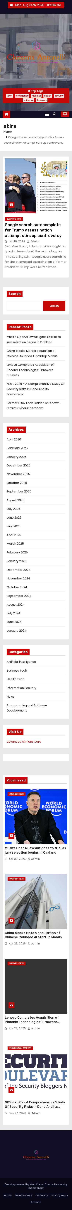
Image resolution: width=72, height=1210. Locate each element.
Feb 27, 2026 (18, 1113)
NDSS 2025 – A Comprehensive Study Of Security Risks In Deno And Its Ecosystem (35, 389)
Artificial (36, 95)
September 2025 (19, 491)
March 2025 (15, 544)
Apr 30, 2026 (18, 859)
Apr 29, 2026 (18, 943)
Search (14, 294)
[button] (55, 114)
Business (42, 100)
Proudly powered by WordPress (24, 1184)
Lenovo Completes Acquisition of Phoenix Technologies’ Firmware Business (30, 370)
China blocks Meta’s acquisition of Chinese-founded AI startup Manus (33, 935)
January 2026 (16, 457)
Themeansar (36, 1188)
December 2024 (18, 570)
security (59, 95)
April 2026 (14, 439)
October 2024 (17, 587)
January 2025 (16, 561)
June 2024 (14, 622)
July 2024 (13, 613)
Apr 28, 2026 (18, 1028)
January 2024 (16, 631)
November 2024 (18, 578)
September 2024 (19, 596)
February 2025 (17, 552)
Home (8, 132)
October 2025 (17, 483)
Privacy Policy (60, 1195)
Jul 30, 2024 (17, 241)
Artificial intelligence (21, 662)
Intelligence (22, 95)
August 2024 (16, 605)
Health (47, 95)
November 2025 (18, 474)
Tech (9, 95)
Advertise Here (23, 1195)
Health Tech (15, 679)
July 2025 (13, 509)
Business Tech (14, 219)
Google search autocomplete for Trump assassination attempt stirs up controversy (33, 230)
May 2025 (13, 526)
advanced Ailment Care (24, 742)
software (28, 100)
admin (34, 241)
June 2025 (14, 518)
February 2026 (17, 448)
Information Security (21, 688)
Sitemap (36, 1202)
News (10, 696)
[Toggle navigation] (47, 114)
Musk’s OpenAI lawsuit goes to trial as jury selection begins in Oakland (35, 850)
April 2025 (14, 535)
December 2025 (18, 465)
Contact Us (42, 1195)
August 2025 (15, 500)
